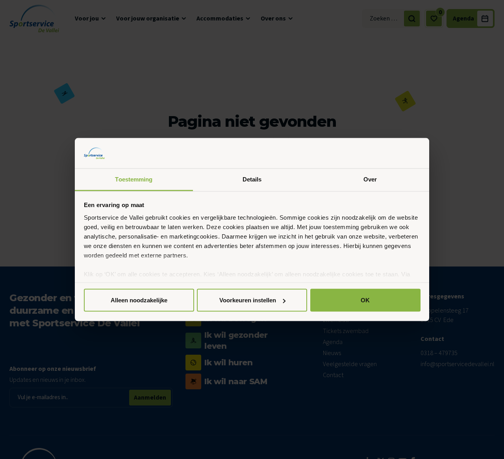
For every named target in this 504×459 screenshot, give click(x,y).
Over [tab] (370, 179)
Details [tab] (252, 179)
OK (365, 300)
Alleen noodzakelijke (139, 300)
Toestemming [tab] (133, 179)
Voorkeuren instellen (247, 300)
